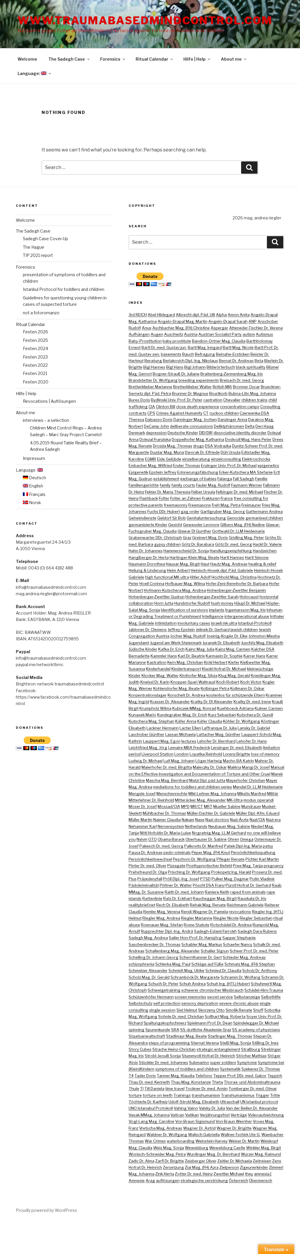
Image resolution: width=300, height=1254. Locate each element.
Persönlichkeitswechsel (150, 859)
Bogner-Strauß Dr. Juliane (176, 373)
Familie (261, 478)
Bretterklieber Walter (192, 386)
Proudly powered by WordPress (46, 1210)
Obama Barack (171, 839)
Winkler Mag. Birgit (263, 1147)
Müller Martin (140, 819)
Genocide (236, 518)
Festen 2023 (35, 356)
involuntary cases (194, 623)
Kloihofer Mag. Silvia (198, 675)
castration (212, 399)
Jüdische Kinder (143, 649)
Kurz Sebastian (222, 714)
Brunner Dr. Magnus (190, 393)
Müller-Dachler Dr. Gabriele (211, 813)
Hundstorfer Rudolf (192, 603)
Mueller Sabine (227, 806)
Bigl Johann (195, 367)
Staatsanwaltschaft (147, 1036)
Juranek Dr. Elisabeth (221, 642)
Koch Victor (251, 682)
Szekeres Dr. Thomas (260, 1069)
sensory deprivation (199, 1003)
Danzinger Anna (232, 419)
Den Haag (264, 426)
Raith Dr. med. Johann (184, 892)
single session (162, 1010)
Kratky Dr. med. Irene (252, 701)
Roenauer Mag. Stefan (162, 924)
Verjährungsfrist (215, 1115)
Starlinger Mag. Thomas (230, 1036)
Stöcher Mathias (251, 1055)
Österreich (238, 1180)
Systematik (230, 1069)
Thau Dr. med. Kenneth (149, 1082)
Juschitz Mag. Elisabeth (262, 642)
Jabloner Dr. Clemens (148, 629)
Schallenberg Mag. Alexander (172, 950)
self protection (166, 1003)
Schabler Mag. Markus (201, 944)
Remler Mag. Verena (161, 911)
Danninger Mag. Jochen (195, 419)
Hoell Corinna (151, 583)
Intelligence (213, 616)
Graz (187, 537)
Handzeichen (265, 550)
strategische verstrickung (204, 1180)
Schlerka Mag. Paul (172, 964)
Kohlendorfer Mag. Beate (176, 688)
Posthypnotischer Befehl (209, 865)
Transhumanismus (238, 1095)
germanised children (264, 518)
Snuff (258, 1010)
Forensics (110, 59)
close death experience (197, 406)
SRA (175, 1029)
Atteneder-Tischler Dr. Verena (256, 327)
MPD (185, 806)
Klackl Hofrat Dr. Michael (224, 668)
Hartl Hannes (232, 557)
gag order (190, 511)
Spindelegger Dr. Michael (256, 1023)
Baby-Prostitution (145, 341)
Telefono (203, 1075)
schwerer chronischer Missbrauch (212, 990)
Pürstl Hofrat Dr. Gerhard (248, 885)
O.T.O (152, 839)
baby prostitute (177, 341)
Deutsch (37, 477)
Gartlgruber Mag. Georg (222, 511)
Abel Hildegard (161, 314)
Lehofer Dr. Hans (251, 741)
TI (142, 1088)
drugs (198, 445)
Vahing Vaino (186, 1108)
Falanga (224, 478)
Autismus (264, 334)
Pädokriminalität (144, 885)
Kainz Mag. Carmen (232, 649)
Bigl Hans (174, 367)
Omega (246, 839)
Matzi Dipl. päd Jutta (207, 780)
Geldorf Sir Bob (171, 518)
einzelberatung (196, 459)
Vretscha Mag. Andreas (160, 1128)
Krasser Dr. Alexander (170, 701)
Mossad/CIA (169, 806)
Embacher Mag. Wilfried (150, 465)
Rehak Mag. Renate (208, 904)
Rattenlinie (152, 898)
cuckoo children (224, 413)
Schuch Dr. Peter (163, 983)
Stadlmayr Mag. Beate (186, 1036)
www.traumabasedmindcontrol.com (145, 20)
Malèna (234, 767)
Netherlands (196, 826)
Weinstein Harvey (211, 1141)
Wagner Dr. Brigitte (234, 1128)
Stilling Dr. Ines (265, 1042)
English (35, 485)
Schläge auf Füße (207, 964)
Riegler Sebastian (256, 918)
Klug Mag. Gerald (234, 675)
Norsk (34, 502)
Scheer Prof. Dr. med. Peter (254, 950)
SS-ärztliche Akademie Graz (205, 1029)
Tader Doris (145, 1075)
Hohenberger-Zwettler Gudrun (157, 596)
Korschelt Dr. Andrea (186, 695)
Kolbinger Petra (215, 688)
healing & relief (262, 564)
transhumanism (206, 1095)
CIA (152, 406)
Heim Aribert (178, 570)
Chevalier (232, 399)
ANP (252, 321)
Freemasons (199, 505)
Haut (205, 564)
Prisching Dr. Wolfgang (189, 872)
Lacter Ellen (190, 728)
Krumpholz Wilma (155, 708)
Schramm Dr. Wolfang (240, 977)
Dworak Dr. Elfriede (202, 452)
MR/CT (196, 806)
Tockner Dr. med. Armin (206, 1088)
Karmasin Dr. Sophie (224, 656)
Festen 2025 (35, 340)
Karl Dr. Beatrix (191, 656)
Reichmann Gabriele (245, 904)
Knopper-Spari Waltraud (193, 682)
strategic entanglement (218, 1049)
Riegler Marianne (196, 918)
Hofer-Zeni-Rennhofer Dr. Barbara (237, 583)
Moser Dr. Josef (143, 806)
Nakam (188, 819)
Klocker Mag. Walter (160, 675)
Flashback (148, 498)
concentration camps (239, 406)
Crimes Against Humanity (179, 413)
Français (36, 494)
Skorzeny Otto (211, 1010)
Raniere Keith (217, 892)
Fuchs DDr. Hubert (163, 511)
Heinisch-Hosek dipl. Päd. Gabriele (222, 570)
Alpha (221, 314)
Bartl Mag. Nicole (238, 347)
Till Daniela (154, 1088)
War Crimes (155, 1141)
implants (216, 610)
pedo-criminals (177, 852)
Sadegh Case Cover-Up (45, 238)
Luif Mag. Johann (179, 760)
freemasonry (176, 505)
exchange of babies (198, 478)
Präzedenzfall (149, 878)
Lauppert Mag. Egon (161, 741)
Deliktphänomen (229, 426)
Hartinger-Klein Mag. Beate (194, 557)
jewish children (244, 629)
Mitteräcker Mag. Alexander (200, 800)
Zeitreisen (262, 1161)
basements (171, 354)
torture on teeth (158, 1095)
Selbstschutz (140, 1003)
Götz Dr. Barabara (198, 544)
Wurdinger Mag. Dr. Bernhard (213, 1154)
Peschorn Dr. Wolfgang (194, 859)
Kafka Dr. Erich (171, 649)
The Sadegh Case (66, 59)
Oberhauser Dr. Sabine (206, 839)
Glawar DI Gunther (194, 531)
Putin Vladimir (262, 878)
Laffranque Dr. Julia (219, 728)
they (249, 1173)
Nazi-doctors (217, 819)
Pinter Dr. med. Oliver (147, 865)
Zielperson (229, 1167)
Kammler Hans (164, 656)
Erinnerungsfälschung (197, 472)
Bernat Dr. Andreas (236, 360)
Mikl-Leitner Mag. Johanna (212, 793)
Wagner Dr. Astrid (199, 1128)
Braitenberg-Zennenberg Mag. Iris (231, 373)
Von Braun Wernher (234, 1121)
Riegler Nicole (226, 918)
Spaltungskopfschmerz (165, 1023)
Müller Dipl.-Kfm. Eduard (257, 813)
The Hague (33, 247)
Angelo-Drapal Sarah (228, 321)
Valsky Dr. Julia (212, 1108)
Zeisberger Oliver (201, 1161)
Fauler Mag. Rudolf (213, 485)
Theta (217, 1082)
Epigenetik (138, 472)
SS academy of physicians (256, 1029)
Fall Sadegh (243, 478)
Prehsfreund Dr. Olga (148, 872)
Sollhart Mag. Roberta (225, 1016)
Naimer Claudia (167, 819)
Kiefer (233, 662)
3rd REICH (138, 314)
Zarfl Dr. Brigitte (169, 1161)
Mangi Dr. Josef (256, 767)
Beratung (153, 360)
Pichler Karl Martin (262, 859)
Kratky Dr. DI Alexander (212, 701)
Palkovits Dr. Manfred (203, 846)
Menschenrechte (172, 793)
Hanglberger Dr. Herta (149, 557)
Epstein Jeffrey (162, 472)
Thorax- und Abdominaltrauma (252, 1082)
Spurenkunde (157, 1029)
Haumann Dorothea (147, 564)
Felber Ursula (203, 491)
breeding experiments (198, 380)
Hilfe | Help (194, 59)
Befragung (205, 354)
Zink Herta (164, 1173)
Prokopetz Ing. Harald (231, 872)
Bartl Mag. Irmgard (205, 347)
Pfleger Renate (231, 859)
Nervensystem (171, 826)
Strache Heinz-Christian (174, 1049)
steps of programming (169, 1042)
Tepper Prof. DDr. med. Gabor (240, 1075)
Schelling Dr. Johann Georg (153, 957)
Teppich (274, 1075)
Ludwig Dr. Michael (146, 760)
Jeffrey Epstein (181, 629)
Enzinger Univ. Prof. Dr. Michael (229, 465)
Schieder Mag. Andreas (244, 957)
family (165, 485)
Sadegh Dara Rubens (257, 931)
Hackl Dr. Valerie (267, 544)
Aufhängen (139, 334)
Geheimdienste (142, 518)
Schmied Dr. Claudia (223, 970)
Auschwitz (173, 334)
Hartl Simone (257, 557)
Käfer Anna (185, 721)
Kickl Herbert (215, 662)
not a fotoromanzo (41, 312)
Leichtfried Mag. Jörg (148, 747)
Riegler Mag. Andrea (161, 918)
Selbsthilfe (271, 996)
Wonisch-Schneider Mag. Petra (157, 1154)
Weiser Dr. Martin (244, 1141)
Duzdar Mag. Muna (167, 452)
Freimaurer (251, 505)
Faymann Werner (246, 485)
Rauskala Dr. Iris (252, 898)
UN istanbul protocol (259, 1101)
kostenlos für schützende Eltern (235, 695)
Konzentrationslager (148, 695)
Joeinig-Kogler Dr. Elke (227, 636)
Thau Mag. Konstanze (191, 1082)
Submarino (199, 1062)
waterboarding (181, 1141)
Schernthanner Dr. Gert (200, 957)
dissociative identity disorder (240, 432)
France (227, 498)
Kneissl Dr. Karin (155, 682)
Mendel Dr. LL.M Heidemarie (258, 786)
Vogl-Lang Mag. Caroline (151, 1121)
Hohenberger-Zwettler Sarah (212, 596)
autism (249, 334)
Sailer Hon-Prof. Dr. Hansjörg (195, 937)
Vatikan (192, 1115)
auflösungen (168, 1180)
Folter (164, 498)
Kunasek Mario (142, 714)
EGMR (150, 459)
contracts (137, 413)
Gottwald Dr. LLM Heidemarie (238, 531)
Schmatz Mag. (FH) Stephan (249, 964)
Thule (134, 1088)
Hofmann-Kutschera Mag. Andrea (175, 590)
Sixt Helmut (186, 1010)
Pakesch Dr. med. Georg (161, 846)
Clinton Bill (165, 406)
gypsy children (167, 544)
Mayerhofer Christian (245, 780)
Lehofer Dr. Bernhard (216, 741)
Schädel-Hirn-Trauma (263, 990)
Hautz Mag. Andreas (229, 564)
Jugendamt (139, 642)
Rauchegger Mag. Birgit (215, 898)
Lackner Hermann (162, 728)
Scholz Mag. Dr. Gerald (149, 977)
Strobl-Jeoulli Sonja (163, 1055)
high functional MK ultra (167, 577)
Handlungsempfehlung (231, 550)
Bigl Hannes (154, 367)
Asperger (219, 327)
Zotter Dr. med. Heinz (194, 1173)
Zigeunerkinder (254, 1167)
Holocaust (249, 596)
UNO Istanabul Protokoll (151, 1108)
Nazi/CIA (257, 819)
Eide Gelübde (169, 459)
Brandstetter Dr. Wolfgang (153, 380)
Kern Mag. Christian (185, 662)
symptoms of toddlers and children (187, 1069)
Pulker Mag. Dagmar (230, 878)
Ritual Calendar (152, 59)
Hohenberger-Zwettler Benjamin (236, 590)
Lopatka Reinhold (206, 754)
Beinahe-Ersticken (233, 354)
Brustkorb (218, 393)
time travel (175, 1088)
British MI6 (222, 386)
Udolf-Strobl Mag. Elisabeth (193, 1101)
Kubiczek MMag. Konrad (194, 708)
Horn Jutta (163, 603)
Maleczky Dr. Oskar (210, 767)
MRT (208, 806)
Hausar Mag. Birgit (183, 564)
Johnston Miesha (264, 636)
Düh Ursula (231, 452)
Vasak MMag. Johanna (149, 1115)
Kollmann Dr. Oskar (247, 688)
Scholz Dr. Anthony (259, 970)
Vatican (177, 1115)
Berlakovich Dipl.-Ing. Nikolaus (190, 360)
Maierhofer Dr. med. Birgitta (167, 767)
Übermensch (260, 1180)
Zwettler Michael (229, 1173)
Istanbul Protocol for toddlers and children (63, 289)
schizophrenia (141, 964)
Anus (146, 327)
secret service (220, 996)
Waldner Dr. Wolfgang (166, 1134)
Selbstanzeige (247, 996)
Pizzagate (176, 865)
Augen (157, 334)
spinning (136, 1029)
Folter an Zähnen (185, 498)
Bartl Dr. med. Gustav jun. (164, 347)
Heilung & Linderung (147, 570)
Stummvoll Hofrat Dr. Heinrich (208, 1055)
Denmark (137, 432)
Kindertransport (186, 668)
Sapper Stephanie (239, 937)
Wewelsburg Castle (227, 1147)
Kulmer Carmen (269, 708)
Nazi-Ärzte (239, 819)
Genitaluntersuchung (206, 518)
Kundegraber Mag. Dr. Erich (182, 714)
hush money (222, 603)
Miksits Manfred (251, 793)
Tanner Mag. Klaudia (176, 1075)
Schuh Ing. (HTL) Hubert (228, 983)
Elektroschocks (256, 459)
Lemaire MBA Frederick (189, 747)
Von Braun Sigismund (195, 1121)
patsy (268, 846)
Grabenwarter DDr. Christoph (155, 537)
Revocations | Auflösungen (49, 401)
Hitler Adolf (200, 577)
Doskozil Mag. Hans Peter (248, 439)
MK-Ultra (235, 800)
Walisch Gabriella (204, 1134)
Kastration (156, 662)
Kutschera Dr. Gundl (255, 714)
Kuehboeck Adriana (235, 708)
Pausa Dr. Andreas (146, 852)
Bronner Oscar (246, 386)
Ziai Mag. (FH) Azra (202, 1167)
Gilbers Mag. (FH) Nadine (242, 524)
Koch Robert (227, 682)
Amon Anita (239, 314)
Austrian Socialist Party (220, 334)
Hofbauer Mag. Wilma (185, 583)
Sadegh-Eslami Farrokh (215, 931)
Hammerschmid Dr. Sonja (186, 550)
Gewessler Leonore (201, 524)
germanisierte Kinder (148, 524)
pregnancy (274, 865)
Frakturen (211, 498)
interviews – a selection (46, 420)
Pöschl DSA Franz (209, 885)
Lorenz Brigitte (236, 754)
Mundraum (251, 806)
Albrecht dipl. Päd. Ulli (195, 314)
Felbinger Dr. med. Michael (239, 491)
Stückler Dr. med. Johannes (163, 1062)
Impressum (34, 458)
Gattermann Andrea (264, 511)
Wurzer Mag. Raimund (261, 1154)
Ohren (233, 839)
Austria (190, 334)
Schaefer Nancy (237, 944)
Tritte (275, 1095)
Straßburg (250, 1049)
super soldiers (223, 1062)
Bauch (188, 354)
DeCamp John (156, 426)
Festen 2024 (35, 348)
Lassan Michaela (180, 734)
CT (206, 413)
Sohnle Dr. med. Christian (181, 1016)
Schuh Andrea (192, 983)
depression (156, 432)
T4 (131, 1075)
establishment (166, 478)
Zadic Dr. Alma (141, 1161)
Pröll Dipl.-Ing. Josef (181, 878)
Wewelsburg (196, 1147)
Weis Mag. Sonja (168, 1147)
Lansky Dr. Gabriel (254, 728)
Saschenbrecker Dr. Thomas (154, 944)
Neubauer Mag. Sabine (229, 826)
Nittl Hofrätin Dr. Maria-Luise (165, 832)
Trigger (262, 1095)
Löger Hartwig (208, 760)
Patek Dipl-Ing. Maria (243, 846)
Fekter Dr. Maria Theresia (167, 491)
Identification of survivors (184, 610)
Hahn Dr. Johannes (146, 550)
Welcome (27, 59)
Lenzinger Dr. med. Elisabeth (236, 747)
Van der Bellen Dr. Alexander (252, 1108)
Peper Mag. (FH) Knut (211, 852)
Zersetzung (173, 1167)
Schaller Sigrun (215, 950)
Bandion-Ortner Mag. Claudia (219, 341)
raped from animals (248, 892)
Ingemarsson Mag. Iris (245, 610)
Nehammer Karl (143, 826)
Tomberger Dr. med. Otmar (253, 1088)
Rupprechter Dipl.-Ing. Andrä (167, 931)
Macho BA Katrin (238, 760)
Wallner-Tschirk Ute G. (240, 1134)
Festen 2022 (35, 365)
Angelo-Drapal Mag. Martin (182, 321)
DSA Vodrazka (218, 445)
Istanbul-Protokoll (255, 623)
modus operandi (258, 800)
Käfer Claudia (209, 721)
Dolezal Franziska (155, 439)
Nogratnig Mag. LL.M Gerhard (219, 832)
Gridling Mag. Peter (246, 537)
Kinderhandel (158, 668)
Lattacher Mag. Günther (219, 734)
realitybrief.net (142, 904)
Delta (250, 426)
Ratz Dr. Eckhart (177, 898)
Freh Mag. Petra (226, 505)
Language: (29, 73)
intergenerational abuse (246, 616)
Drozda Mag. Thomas (172, 445)
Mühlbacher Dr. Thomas (164, 813)
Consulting (270, 406)
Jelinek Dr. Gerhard (213, 629)
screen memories (190, 996)
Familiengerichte (144, 485)
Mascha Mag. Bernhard (167, 780)
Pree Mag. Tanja (248, 865)
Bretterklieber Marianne (150, 386)
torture (135, 1095)
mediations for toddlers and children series (192, 786)
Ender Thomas (186, 465)
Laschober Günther (146, 734)
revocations (240, 911)
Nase (199, 819)
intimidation (166, 623)
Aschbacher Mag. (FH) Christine (181, 327)
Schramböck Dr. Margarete (195, 977)
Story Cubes (140, 1049)
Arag (150, 1180)
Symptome (247, 1062)
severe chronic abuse (239, 1003)
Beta (259, 360)
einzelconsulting (226, 459)
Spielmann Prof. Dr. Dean (209, 1023)
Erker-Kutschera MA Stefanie (246, 472)
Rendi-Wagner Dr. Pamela (204, 911)
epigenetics (268, 465)
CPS (151, 413)
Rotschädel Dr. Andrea (231, 924)
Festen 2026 (35, 331)
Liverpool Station (157, 754)
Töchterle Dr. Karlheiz (148, 1101)
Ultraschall (229, 1101)
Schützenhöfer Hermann (151, 996)
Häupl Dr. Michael (249, 603)
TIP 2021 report (38, 255)
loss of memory (265, 754)
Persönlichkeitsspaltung (253, 852)
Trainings (182, 1095)
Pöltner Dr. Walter (176, 885)
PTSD (205, 878)
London (181, 754)
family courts (183, 485)
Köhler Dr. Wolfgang (241, 721)
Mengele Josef (142, 793)
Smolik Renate (239, 1010)
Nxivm (142, 839)
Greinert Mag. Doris (210, 537)
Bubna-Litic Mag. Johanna (252, 393)
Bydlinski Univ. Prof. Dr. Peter (176, 399)
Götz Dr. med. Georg (233, 544)
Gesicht (175, 524)
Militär (272, 793)
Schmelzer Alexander (148, 970)
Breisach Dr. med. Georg (242, 380)
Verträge (239, 1115)
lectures (188, 741)
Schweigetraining (164, 990)
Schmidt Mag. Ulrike (186, 970)
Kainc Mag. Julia (199, 649)
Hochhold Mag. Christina (234, 577)
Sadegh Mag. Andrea (148, 937)
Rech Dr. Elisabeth (172, 904)
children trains (254, 399)
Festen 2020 (35, 381)
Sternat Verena (205, 1042)
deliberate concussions (191, 426)
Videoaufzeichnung (266, 1115)
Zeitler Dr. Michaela (234, 1161)
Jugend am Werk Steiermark (176, 642)
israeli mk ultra (224, 623)
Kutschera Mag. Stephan (151, 721)
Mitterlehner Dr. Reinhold (151, 800)
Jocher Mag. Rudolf (188, 636)
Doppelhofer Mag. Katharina (198, 439)
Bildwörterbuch (221, 367)
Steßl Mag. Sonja (235, 1042)
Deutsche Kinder (183, 432)
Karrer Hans (254, 656)
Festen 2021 (35, 373)
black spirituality (250, 367)
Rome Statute (196, 924)
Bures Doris (139, 399)
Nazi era (273, 819)
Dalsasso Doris (159, 419)
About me (231, 59)
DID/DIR (206, 432)
